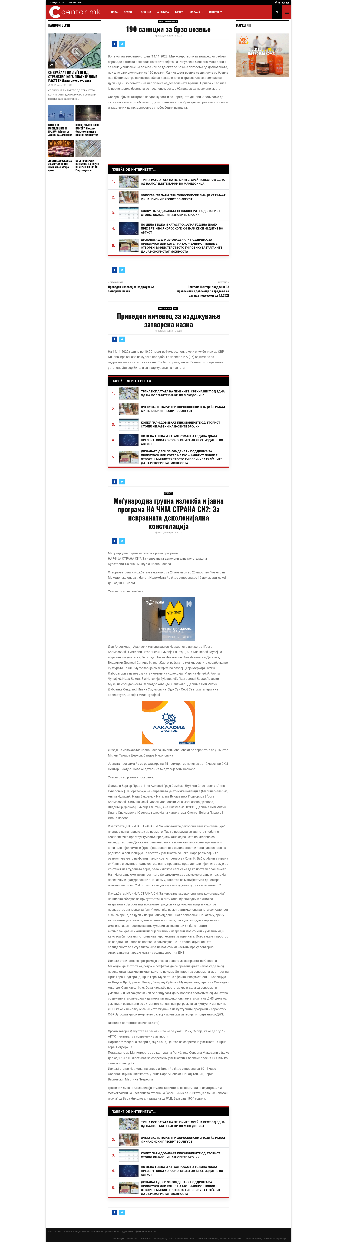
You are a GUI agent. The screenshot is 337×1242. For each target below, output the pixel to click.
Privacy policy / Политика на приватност (174, 1238)
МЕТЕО (179, 12)
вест (161, 21)
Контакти (146, 1238)
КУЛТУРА (168, 493)
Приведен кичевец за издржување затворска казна (131, 289)
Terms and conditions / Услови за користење (219, 1238)
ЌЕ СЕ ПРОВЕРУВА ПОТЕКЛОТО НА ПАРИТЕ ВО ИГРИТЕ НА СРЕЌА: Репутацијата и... (87, 165)
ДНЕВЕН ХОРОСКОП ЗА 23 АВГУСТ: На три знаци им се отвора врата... (60, 165)
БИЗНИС (146, 12)
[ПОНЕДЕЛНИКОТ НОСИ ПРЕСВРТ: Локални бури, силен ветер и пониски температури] (88, 113)
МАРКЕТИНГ (75, 2)
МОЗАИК (195, 12)
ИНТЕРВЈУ (215, 12)
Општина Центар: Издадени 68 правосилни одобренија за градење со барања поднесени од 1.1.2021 (203, 291)
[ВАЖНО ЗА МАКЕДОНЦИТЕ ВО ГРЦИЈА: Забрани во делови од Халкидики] (61, 113)
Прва (114, 12)
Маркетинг (132, 1238)
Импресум (118, 1238)
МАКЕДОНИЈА (171, 21)
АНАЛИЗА (163, 12)
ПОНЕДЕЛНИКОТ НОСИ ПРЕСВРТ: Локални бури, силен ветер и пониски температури (87, 129)
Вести (128, 12)
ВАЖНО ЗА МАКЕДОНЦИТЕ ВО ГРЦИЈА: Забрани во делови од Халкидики (60, 129)
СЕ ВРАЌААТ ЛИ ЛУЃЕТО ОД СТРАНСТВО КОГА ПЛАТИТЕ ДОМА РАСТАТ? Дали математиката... (73, 76)
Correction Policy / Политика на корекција (265, 1238)
